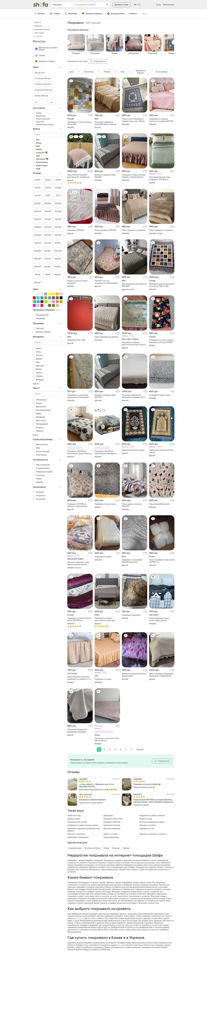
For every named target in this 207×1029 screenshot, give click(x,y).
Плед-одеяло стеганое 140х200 (132, 505)
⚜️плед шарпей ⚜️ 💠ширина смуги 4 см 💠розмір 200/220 (96, 785)
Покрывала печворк (111, 825)
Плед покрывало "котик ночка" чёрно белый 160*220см (159, 619)
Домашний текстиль (42, 29)
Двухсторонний (43, 465)
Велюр (39, 369)
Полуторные (41, 455)
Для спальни (39, 33)
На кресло (40, 495)
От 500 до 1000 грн (43, 90)
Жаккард (40, 380)
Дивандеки (108, 815)
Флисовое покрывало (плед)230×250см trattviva (105, 123)
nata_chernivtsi (85, 794)
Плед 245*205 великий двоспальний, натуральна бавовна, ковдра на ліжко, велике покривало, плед (78, 176)
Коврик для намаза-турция (133, 450)
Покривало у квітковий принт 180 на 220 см (107, 739)
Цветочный (41, 420)
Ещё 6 (35, 435)
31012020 (137, 794)
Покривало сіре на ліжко (105, 504)
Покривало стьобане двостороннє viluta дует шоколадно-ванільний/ (105, 619)
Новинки (133, 14)
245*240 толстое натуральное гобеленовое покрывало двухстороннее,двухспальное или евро (107, 282)
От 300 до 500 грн (43, 84)
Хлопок (39, 355)
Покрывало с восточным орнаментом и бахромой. (78, 396)
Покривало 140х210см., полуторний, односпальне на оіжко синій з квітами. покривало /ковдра (79, 452)
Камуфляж (40, 417)
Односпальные (42, 451)
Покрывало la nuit (146, 828)
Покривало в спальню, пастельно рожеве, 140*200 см (161, 120)
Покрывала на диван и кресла (152, 815)
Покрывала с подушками (78, 837)
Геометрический (43, 410)
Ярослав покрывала (111, 828)
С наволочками (42, 468)
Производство (42, 315)
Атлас (38, 352)
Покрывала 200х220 (111, 822)
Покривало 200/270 (75, 230)
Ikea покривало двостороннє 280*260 (134, 285)
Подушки (116, 848)
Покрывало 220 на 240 (77, 822)
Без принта (41, 407)
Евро (38, 448)
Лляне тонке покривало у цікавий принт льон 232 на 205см (133, 120)
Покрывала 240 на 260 (113, 819)
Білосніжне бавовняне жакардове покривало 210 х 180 (133, 396)
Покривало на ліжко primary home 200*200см (79, 619)
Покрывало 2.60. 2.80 (76, 340)
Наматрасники (75, 848)
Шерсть (39, 373)
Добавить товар (121, 5)
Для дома (38, 26)
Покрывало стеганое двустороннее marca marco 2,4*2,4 (134, 343)
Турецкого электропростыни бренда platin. (134, 675)
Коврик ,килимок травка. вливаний (77, 282)
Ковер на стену (74, 815)
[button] (67, 42)
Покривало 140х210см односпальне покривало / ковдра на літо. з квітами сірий (106, 452)
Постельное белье (92, 848)
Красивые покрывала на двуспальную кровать (84, 829)
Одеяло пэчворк (110, 834)
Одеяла (126, 848)
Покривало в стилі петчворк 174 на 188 (79, 123)
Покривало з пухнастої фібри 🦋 (147, 784)
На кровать (41, 499)
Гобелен (39, 376)
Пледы (106, 848)
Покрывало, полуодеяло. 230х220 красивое (132, 561)
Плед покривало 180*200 (105, 230)
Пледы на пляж (145, 819)
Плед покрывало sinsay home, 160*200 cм (161, 561)
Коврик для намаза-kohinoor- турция (161, 451)
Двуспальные (42, 444)
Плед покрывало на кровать (134, 230)
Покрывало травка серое (159, 395)
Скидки (57, 14)
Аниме (39, 403)
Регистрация (168, 5)
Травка (39, 479)
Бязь (38, 362)
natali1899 (83, 779)
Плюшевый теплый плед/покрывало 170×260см (159, 178)
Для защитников (118, 14)
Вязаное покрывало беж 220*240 (105, 176)
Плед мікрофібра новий (159, 504)
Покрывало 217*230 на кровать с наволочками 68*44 (77, 505)
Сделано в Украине (94, 14)
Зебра (38, 414)
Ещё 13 (36, 384)
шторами (79, 918)
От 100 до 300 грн (43, 78)
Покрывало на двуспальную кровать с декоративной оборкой (133, 176)
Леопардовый (42, 424)
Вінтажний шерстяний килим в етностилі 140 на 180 (161, 285)
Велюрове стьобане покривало (92, 800)
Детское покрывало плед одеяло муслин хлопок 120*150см (78, 563)
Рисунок (39, 427)
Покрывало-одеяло (44, 472)
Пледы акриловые (111, 837)
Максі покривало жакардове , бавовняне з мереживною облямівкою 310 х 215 (161, 675)
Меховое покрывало (76, 834)
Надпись (40, 431)
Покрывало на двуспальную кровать (83, 825)
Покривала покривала (131, 615)
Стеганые (40, 475)
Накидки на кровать (147, 825)
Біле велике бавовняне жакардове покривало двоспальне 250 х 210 (77, 730)
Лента (144, 14)
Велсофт (40, 366)
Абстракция (41, 400)
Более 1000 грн (41, 96)
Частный (40, 328)
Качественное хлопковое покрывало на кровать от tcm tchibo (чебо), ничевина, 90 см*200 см (79, 678)
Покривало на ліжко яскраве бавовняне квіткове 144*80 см (161, 341)
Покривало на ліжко (103, 557)
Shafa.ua (38, 22)
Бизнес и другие (43, 332)
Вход (158, 5)
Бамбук (39, 359)
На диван (40, 492)
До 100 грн (39, 73)
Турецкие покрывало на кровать (153, 834)
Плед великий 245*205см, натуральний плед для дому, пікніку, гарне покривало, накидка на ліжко (153, 801)
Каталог (41, 14)
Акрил (38, 348)
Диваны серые (74, 819)
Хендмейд (72, 14)
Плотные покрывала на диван (151, 822)
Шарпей (39, 482)
